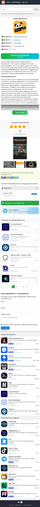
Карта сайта (27, 505)
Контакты (18, 505)
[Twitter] (10, 178)
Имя (2, 301)
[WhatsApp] (15, 178)
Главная (3, 14)
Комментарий (5, 314)
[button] (38, 138)
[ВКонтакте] (2, 178)
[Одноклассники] (7, 178)
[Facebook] (5, 178)
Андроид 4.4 (17, 40)
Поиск (36, 9)
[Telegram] (18, 178)
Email (2, 308)
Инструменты (29, 14)
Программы (16, 2)
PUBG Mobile (16, 83)
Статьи (11, 505)
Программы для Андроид (16, 14)
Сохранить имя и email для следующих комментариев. (20, 324)
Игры (8, 2)
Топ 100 (24, 2)
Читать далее (20, 112)
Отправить (5, 328)
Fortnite (25, 83)
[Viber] (12, 178)
